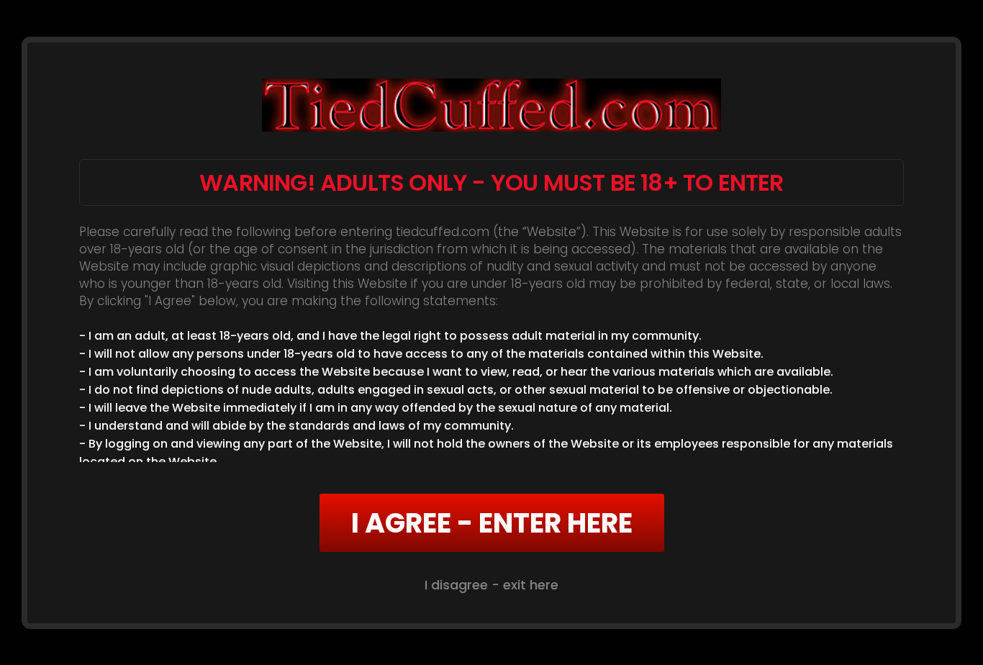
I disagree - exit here (491, 585)
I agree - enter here (492, 523)
